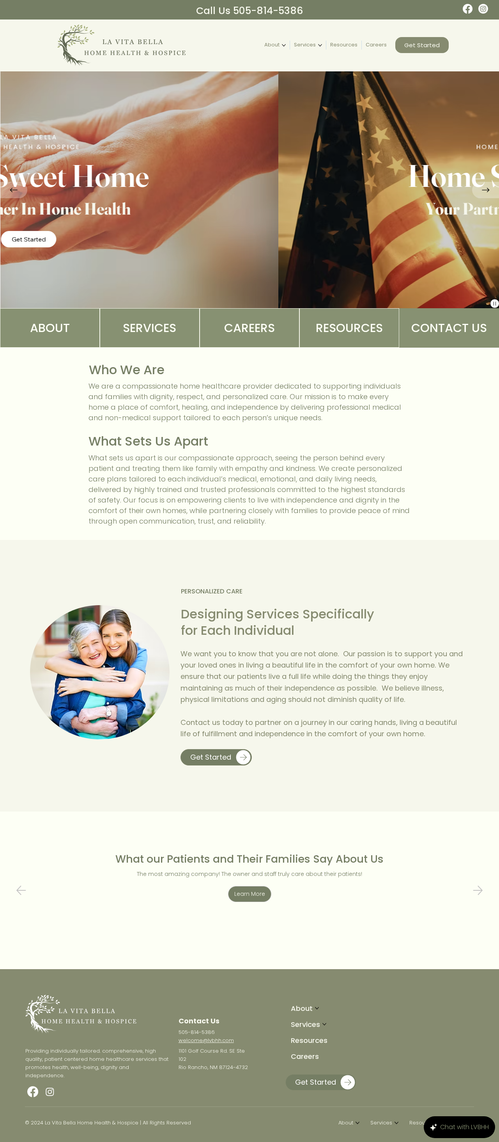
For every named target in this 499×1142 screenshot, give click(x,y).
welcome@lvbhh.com (206, 1040)
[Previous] (14, 190)
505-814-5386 (197, 1032)
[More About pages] (284, 45)
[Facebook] (467, 9)
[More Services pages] (320, 45)
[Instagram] (483, 9)
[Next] (478, 890)
